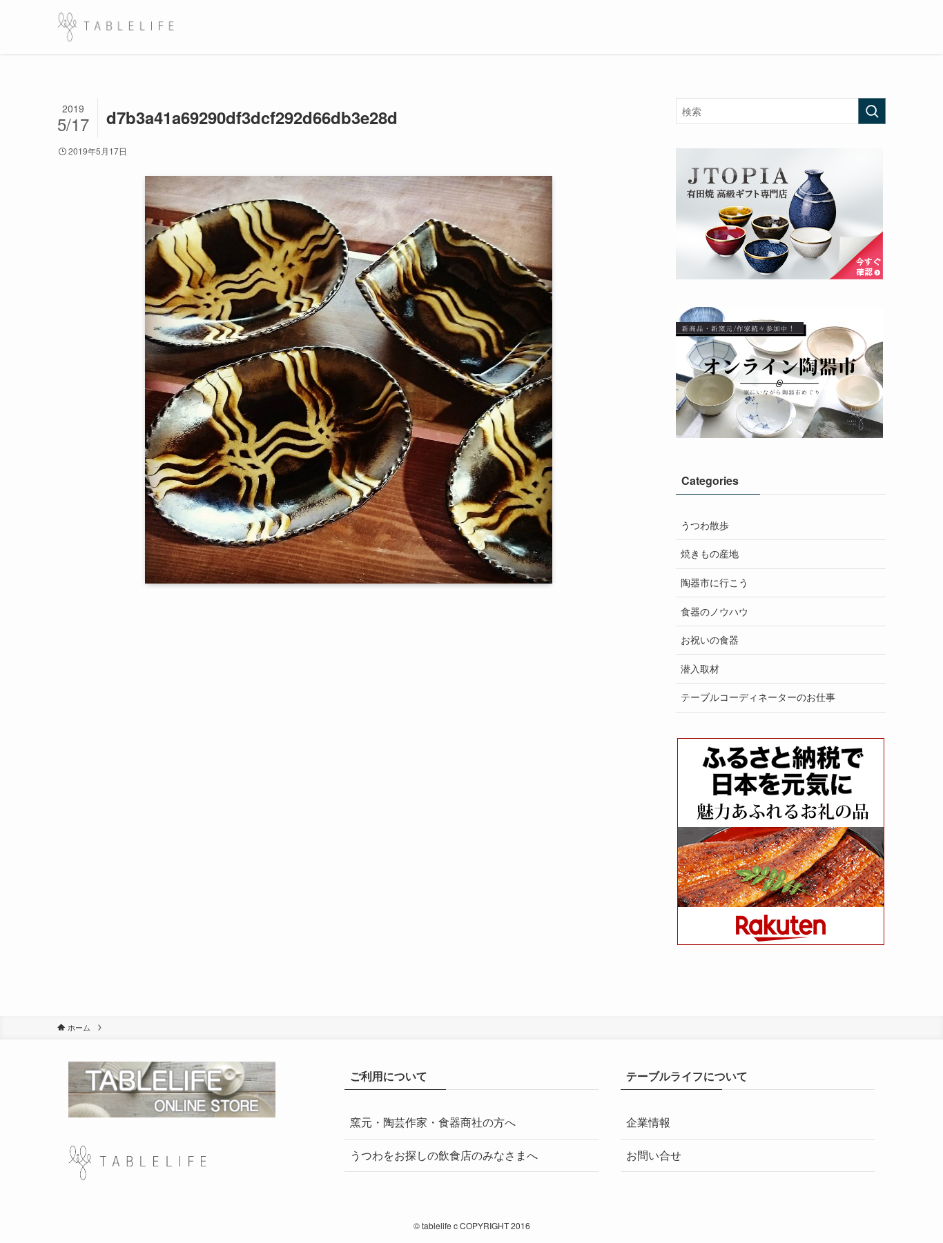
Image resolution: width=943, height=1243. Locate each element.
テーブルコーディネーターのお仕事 (758, 697)
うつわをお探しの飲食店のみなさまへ (444, 1155)
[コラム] (115, 27)
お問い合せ (653, 1155)
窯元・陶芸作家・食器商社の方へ (433, 1122)
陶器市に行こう (714, 582)
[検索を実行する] (872, 111)
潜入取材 (700, 668)
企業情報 (648, 1122)
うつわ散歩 (705, 525)
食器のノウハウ (714, 611)
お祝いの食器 (710, 639)
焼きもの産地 (710, 553)
